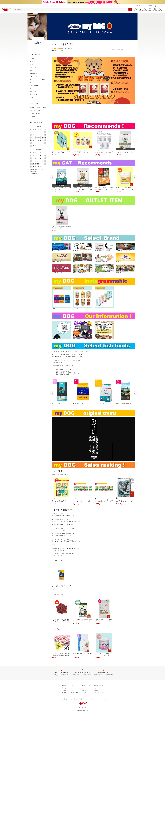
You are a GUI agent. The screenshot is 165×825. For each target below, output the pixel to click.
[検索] (130, 9)
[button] (159, 6)
